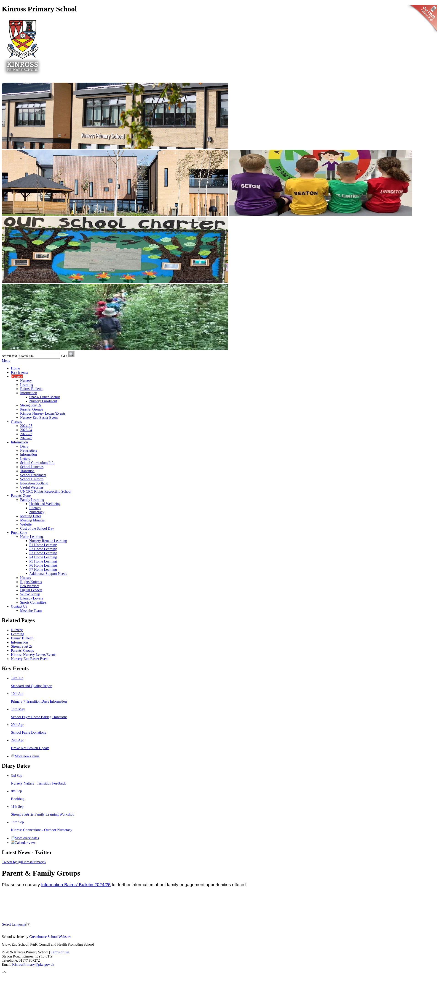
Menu (6, 360)
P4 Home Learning (43, 557)
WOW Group (30, 594)
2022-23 (26, 434)
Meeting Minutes (32, 520)
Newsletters (28, 450)
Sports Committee (33, 602)
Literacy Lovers (31, 598)
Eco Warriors (29, 586)
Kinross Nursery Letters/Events (42, 413)
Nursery (17, 376)
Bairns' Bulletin (31, 389)
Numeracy (36, 512)
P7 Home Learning (43, 569)
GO (64, 356)
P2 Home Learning (43, 549)
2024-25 (26, 426)
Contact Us (19, 606)
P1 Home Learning (43, 545)
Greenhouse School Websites (50, 937)
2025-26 (26, 438)
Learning (26, 385)
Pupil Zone (19, 532)
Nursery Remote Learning (48, 541)
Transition (27, 471)
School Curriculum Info (37, 463)
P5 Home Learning (43, 561)
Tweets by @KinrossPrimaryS (24, 862)
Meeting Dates (30, 516)
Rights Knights (31, 582)
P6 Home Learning (43, 565)
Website (26, 524)
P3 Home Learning (43, 553)
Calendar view (25, 843)
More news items (27, 756)
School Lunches (31, 467)
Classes (16, 422)
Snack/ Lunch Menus (44, 397)
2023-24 (26, 430)
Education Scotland (34, 483)
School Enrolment (33, 475)
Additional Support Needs (48, 574)
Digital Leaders (31, 590)
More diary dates (27, 838)
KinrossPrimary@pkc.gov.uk (33, 964)
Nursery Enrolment (43, 401)
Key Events (19, 372)
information (28, 454)
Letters (25, 458)
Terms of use (60, 952)
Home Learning (31, 537)
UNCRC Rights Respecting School (45, 491)
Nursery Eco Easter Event (39, 417)
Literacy (35, 508)
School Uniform (31, 479)
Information (28, 393)
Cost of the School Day (37, 528)
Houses (25, 578)
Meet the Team (31, 610)
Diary (24, 446)
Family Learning (32, 500)
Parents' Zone (21, 495)
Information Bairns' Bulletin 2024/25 (76, 884)
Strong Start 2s (30, 405)
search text (9, 356)
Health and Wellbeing (45, 504)
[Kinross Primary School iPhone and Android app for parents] (421, 34)
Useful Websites (31, 487)
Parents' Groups (31, 409)
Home (15, 368)
